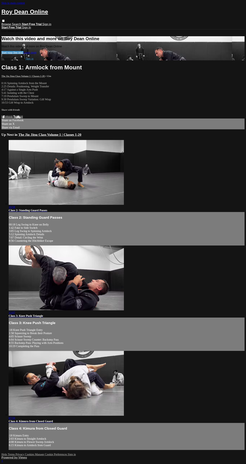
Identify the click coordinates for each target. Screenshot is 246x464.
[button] (3, 21)
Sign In (26, 27)
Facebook (7, 116)
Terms (11, 454)
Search (17, 24)
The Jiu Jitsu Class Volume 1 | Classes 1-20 (23, 76)
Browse (6, 24)
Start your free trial (12, 52)
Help (4, 454)
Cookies (30, 454)
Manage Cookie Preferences (51, 454)
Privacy (20, 454)
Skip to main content (13, 3)
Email (19, 116)
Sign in (46, 24)
